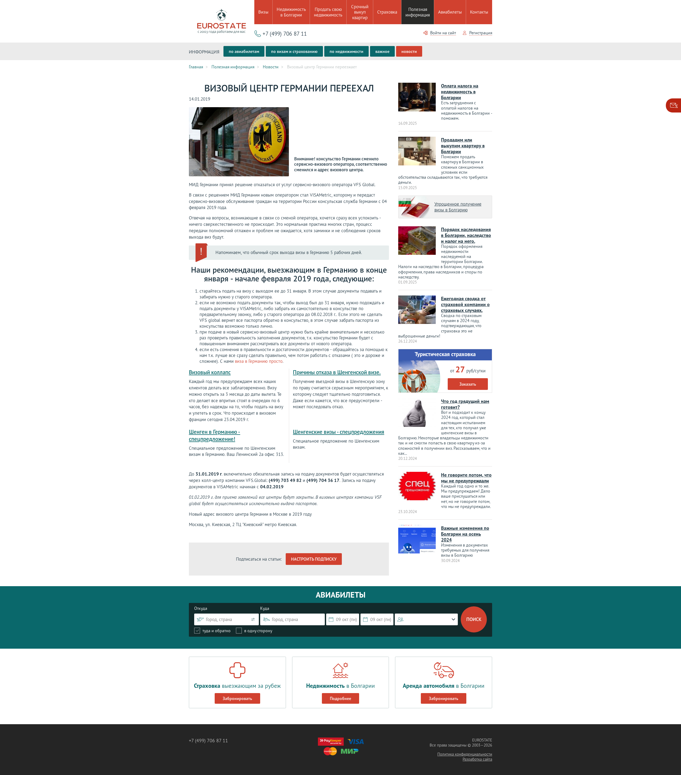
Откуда (200, 608)
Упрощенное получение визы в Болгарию (457, 207)
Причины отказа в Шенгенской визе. (337, 372)
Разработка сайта (477, 759)
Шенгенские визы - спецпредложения (338, 431)
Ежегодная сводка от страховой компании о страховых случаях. (465, 304)
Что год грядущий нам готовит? (465, 404)
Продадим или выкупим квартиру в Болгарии (463, 146)
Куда (264, 608)
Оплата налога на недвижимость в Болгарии (459, 92)
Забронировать (237, 698)
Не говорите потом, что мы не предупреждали (466, 478)
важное (382, 51)
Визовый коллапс (210, 372)
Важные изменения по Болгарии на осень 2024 (465, 534)
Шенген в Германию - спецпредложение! (214, 435)
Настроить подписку (314, 559)
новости (409, 51)
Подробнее (340, 698)
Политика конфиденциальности (464, 754)
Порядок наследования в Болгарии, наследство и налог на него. (466, 235)
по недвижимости (346, 51)
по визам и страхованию (294, 51)
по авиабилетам (244, 51)
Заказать (467, 384)
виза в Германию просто (259, 361)
